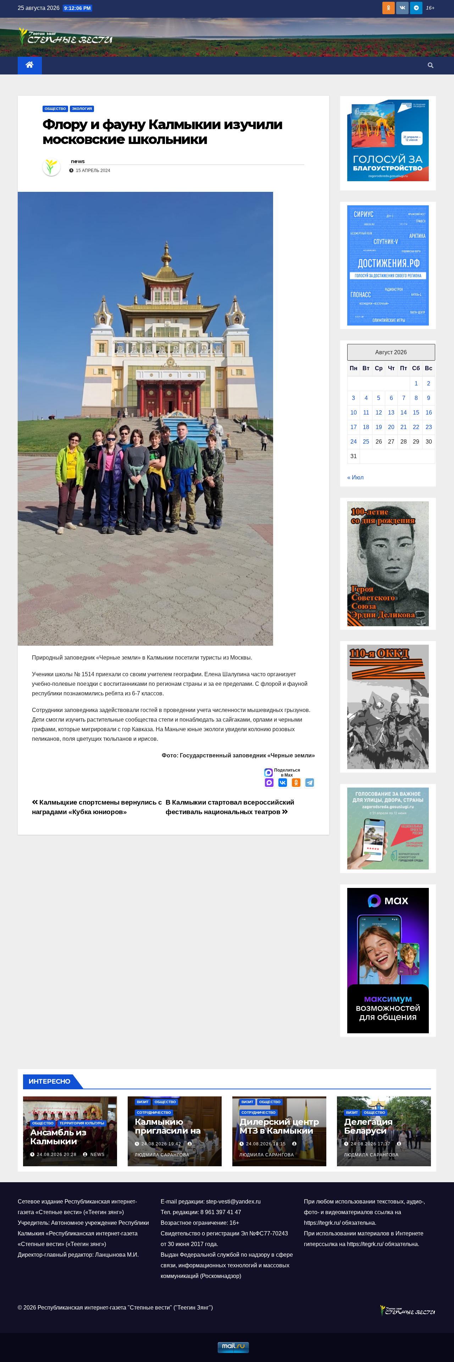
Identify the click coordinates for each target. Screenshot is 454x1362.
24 (353, 442)
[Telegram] (309, 783)
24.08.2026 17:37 (371, 1143)
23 (429, 427)
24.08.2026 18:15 (266, 1143)
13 (391, 413)
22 (416, 427)
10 (353, 413)
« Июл (355, 477)
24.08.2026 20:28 (57, 1154)
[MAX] (269, 783)
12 (379, 413)
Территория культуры (82, 1123)
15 (416, 413)
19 (379, 427)
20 (391, 427)
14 (403, 413)
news (77, 161)
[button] (430, 65)
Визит (143, 1102)
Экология (82, 109)
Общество (55, 109)
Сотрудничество (154, 1112)
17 (353, 427)
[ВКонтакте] (282, 783)
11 (366, 413)
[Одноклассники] (296, 783)
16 (429, 413)
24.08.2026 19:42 (161, 1143)
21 (403, 427)
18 (366, 427)
